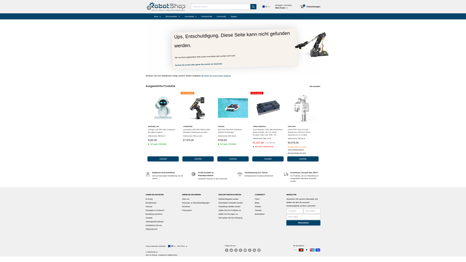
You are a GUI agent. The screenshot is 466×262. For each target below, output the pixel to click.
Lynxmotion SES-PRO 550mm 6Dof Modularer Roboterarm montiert (196, 131)
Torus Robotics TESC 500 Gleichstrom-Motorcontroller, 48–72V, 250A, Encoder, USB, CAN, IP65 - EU (268, 132)
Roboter (258, 206)
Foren (257, 199)
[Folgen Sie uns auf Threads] (259, 250)
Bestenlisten (260, 214)
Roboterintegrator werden (228, 199)
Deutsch (181, 246)
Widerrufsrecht (151, 229)
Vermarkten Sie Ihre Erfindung (230, 218)
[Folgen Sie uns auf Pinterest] (240, 250)
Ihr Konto (149, 199)
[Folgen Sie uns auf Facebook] (226, 250)
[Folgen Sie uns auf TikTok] (249, 250)
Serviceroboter (172, 16)
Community (221, 16)
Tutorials (258, 210)
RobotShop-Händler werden (229, 206)
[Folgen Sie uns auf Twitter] (231, 250)
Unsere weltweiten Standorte (156, 246)
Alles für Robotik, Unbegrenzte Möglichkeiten (161, 255)
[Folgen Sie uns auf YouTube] (245, 250)
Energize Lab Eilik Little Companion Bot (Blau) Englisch (161, 131)
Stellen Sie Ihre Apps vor (228, 214)
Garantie (149, 218)
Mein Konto (280, 8)
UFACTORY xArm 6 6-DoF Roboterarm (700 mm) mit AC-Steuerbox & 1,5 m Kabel (299, 132)
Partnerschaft (206, 16)
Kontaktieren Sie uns (154, 225)
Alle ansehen (315, 86)
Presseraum (187, 210)
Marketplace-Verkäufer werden (230, 203)
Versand (149, 206)
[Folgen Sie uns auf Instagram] (236, 250)
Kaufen (163, 159)
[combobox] (220, 6)
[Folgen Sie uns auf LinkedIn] (254, 250)
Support (234, 16)
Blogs (257, 203)
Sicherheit (186, 206)
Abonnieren (303, 223)
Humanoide (189, 16)
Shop (156, 16)
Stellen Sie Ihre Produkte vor (229, 210)
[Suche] (253, 6)
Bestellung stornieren (154, 214)
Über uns (185, 199)
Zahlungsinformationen (155, 222)
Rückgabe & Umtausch (155, 210)
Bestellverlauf (151, 203)
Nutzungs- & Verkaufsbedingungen (196, 203)
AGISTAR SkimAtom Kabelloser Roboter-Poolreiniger (230, 131)
